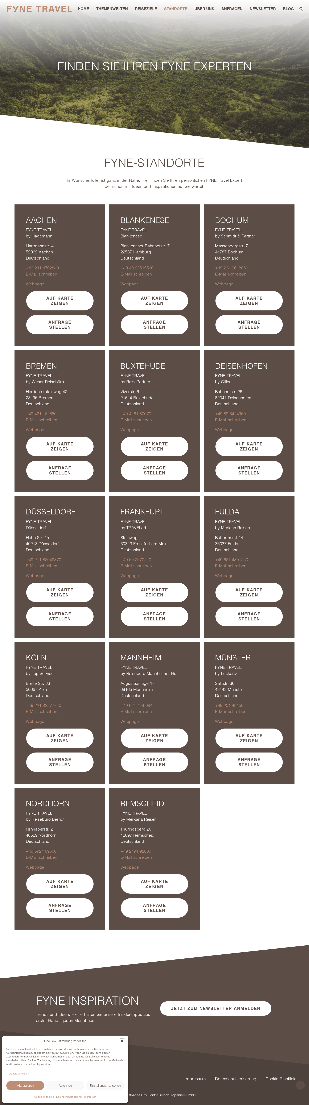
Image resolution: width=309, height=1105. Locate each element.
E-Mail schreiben (41, 274)
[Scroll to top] (300, 1084)
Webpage (35, 283)
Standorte (175, 9)
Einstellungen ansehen (105, 1086)
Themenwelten (112, 9)
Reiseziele (146, 9)
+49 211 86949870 (43, 559)
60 (245, 267)
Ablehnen (65, 1086)
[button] (122, 1041)
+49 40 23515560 (136, 267)
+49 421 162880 (41, 413)
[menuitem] (83, 9)
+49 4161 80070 (135, 413)
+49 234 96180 (229, 267)
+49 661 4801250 (231, 559)
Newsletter (263, 9)
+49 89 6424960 (230, 413)
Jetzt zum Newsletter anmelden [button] (215, 1008)
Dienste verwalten (18, 1073)
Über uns (204, 9)
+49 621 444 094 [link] (136, 705)
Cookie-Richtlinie (44, 1096)
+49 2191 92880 (135, 851)
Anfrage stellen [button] (60, 325)
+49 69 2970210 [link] (135, 559)
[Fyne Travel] (39, 9)
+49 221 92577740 (43, 705)
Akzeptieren (25, 1086)
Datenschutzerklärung (69, 1096)
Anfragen (232, 9)
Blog (288, 9)
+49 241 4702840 (42, 267)
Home (83, 9)
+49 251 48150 (229, 705)
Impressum (90, 1096)
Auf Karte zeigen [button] (60, 301)
